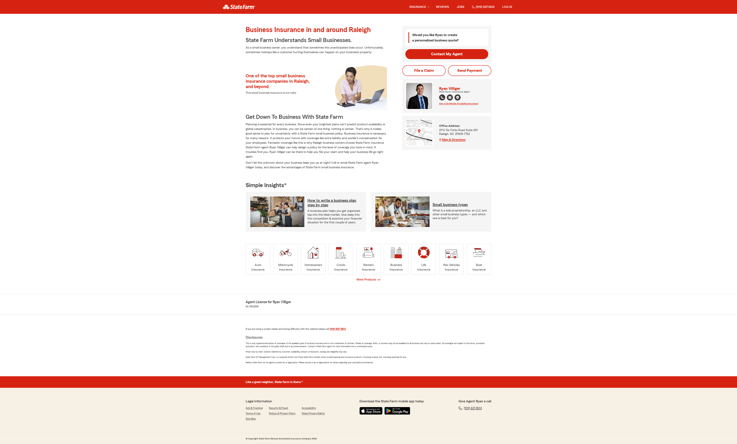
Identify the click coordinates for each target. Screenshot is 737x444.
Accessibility (309, 408)
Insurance (417, 6)
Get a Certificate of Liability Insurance (458, 103)
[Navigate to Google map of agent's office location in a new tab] (457, 97)
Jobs (460, 6)
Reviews (442, 6)
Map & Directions (453, 139)
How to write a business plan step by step (331, 203)
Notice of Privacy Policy (282, 413)
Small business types (450, 205)
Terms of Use (253, 413)
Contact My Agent (447, 54)
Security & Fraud (278, 408)
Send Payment (469, 71)
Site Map (251, 419)
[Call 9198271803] (442, 97)
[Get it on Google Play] (397, 411)
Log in (507, 6)
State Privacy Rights (313, 413)
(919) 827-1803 (485, 6)
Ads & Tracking (254, 408)
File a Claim (424, 71)
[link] (239, 7)
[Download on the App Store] (371, 411)
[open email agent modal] (450, 98)
